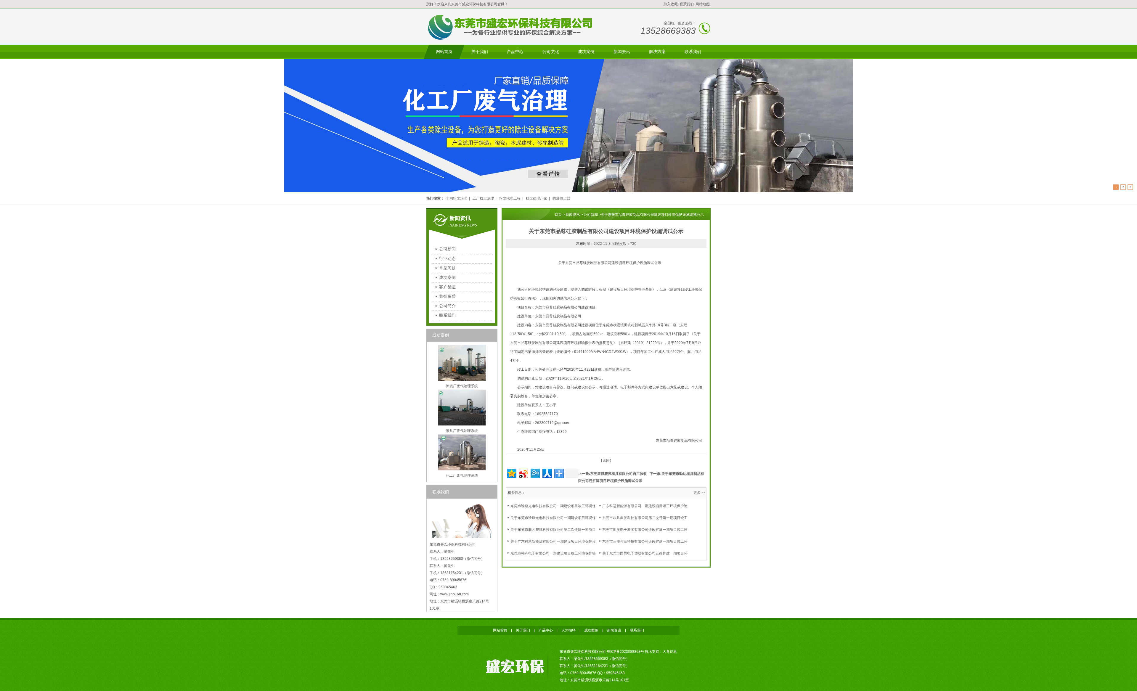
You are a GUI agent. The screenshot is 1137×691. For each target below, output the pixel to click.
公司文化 (550, 51)
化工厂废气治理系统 (462, 475)
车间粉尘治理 (456, 198)
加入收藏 (671, 4)
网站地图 (703, 4)
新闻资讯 (622, 51)
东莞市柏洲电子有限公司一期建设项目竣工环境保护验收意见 (553, 557)
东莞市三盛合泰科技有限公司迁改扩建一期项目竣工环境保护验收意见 (645, 545)
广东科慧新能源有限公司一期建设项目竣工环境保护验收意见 (645, 509)
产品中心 (515, 51)
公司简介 (447, 305)
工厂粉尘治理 (483, 198)
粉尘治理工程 (510, 198)
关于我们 (479, 51)
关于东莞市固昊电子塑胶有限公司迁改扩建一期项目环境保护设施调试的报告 (645, 557)
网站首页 (444, 51)
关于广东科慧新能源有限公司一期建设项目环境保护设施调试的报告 (553, 545)
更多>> (699, 493)
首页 (558, 215)
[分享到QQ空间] (511, 472)
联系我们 (687, 4)
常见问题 (447, 268)
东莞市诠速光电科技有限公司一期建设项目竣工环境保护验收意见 (553, 509)
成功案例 (586, 51)
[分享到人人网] (546, 472)
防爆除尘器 (561, 198)
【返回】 (606, 461)
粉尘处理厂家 (536, 198)
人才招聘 (568, 630)
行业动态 (447, 258)
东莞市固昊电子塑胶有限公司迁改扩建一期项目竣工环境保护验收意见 (645, 533)
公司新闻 (447, 249)
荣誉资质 (447, 296)
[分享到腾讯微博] (534, 472)
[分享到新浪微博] (523, 472)
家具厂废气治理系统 (462, 431)
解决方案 (657, 51)
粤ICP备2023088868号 (625, 652)
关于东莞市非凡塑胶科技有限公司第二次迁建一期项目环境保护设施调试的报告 (553, 533)
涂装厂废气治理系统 (462, 386)
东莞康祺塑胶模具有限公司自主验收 (618, 474)
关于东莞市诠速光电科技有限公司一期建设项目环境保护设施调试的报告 (553, 521)
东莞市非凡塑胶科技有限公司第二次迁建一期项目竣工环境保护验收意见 (645, 521)
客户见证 (447, 287)
